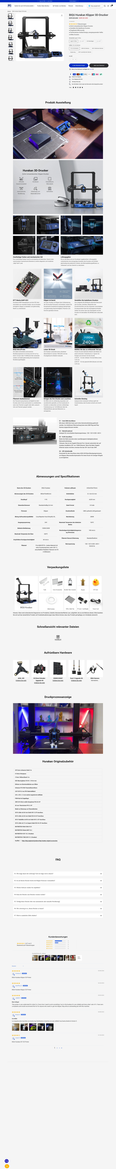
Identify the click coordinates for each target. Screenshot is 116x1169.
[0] (110, 5)
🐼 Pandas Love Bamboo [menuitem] (59, 6)
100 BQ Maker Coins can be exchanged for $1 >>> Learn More (45, 1)
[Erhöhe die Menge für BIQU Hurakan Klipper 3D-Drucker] (75, 59)
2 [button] (57, 1048)
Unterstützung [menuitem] (79, 6)
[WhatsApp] (80, 87)
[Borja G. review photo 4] (41, 1027)
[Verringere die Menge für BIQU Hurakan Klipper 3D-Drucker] (70, 59)
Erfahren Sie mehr (21, 680)
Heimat (9, 11)
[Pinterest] (78, 87)
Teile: (70, 87)
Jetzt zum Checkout (99, 65)
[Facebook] (73, 87)
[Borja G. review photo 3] (33, 1027)
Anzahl (70, 56)
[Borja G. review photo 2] (24, 1027)
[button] (73, 24)
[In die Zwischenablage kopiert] (82, 87)
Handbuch (58, 639)
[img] (16, 971)
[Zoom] (62, 15)
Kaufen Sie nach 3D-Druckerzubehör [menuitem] (24, 6)
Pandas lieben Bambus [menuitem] (43, 6)
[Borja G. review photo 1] (15, 1027)
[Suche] (104, 5)
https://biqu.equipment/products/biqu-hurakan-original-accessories (39, 840)
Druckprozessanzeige (58, 697)
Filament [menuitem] (70, 6)
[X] (76, 87)
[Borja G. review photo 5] (50, 1027)
